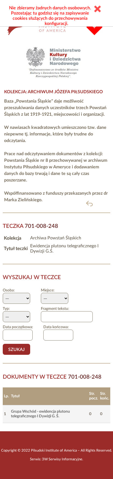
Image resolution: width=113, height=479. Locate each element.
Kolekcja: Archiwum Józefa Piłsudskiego (53, 92)
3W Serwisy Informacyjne (62, 459)
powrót (98, 203)
